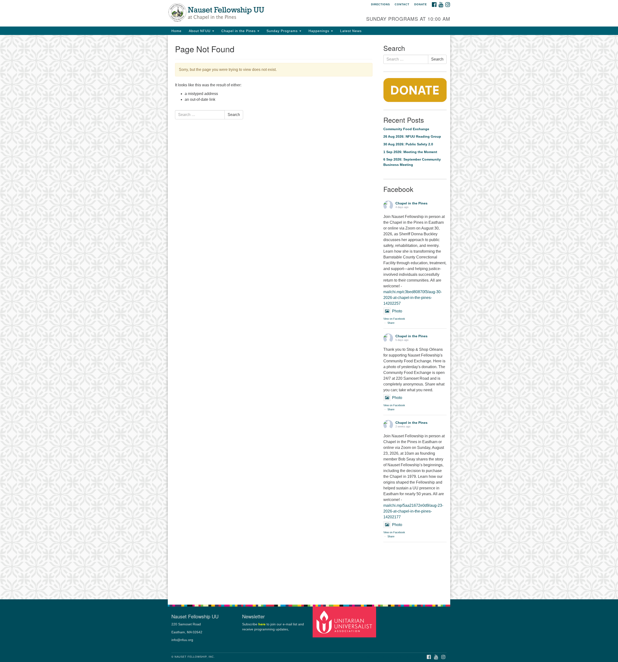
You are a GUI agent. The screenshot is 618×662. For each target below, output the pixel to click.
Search (234, 115)
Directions (380, 4)
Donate (420, 4)
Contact (402, 4)
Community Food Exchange (406, 129)
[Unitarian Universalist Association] (345, 622)
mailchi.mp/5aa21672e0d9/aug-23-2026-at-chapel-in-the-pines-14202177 (413, 511)
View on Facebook (394, 318)
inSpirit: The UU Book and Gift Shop (390, 657)
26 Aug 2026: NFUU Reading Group (412, 136)
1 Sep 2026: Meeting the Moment (410, 152)
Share (390, 322)
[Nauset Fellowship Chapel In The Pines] (250, 13)
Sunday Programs (283, 31)
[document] (309, 317)
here (262, 624)
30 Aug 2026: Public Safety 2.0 (408, 144)
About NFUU (200, 31)
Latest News (351, 31)
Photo (397, 311)
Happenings (319, 31)
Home (176, 31)
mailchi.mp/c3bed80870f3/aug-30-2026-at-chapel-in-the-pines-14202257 (412, 297)
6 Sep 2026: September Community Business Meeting (412, 162)
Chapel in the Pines (239, 31)
